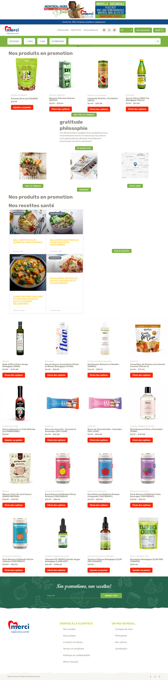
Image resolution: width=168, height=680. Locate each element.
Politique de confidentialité (76, 655)
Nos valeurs (121, 642)
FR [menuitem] (122, 30)
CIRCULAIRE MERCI (84, 184)
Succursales (90, 30)
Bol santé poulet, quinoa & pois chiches (27, 241)
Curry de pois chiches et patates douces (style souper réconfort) (28, 300)
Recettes (76, 30)
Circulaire (63, 30)
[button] (3, 48)
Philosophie (121, 635)
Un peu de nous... (124, 623)
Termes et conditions (73, 648)
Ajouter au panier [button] (22, 107)
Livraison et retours (73, 642)
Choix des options (61, 109)
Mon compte (69, 629)
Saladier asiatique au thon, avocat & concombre (64, 242)
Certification (121, 648)
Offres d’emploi (70, 661)
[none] (126, 30)
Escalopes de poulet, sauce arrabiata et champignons (64, 281)
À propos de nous (124, 629)
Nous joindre (69, 635)
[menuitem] (126, 30)
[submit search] (157, 41)
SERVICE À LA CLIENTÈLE (76, 623)
